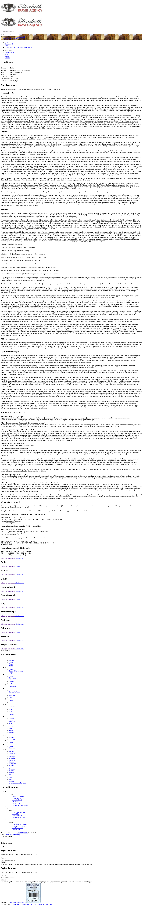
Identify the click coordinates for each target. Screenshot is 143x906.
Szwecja (11, 765)
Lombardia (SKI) (17, 828)
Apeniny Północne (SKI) (20, 824)
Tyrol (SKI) (16, 803)
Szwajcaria (12, 763)
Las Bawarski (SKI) (18, 815)
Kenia (11, 720)
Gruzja (11, 702)
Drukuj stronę (19, 558)
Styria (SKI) (16, 801)
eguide (7, 54)
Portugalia (12, 748)
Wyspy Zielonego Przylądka (17, 783)
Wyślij (3, 862)
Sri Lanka (12, 760)
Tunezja (11, 772)
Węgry (11, 779)
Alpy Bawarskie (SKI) (19, 812)
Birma (11, 669)
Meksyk (11, 734)
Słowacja (12, 756)
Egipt (10, 690)
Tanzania (11, 770)
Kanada (11, 718)
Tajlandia (12, 769)
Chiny (11, 676)
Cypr (10, 680)
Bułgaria (11, 673)
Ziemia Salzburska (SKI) (20, 805)
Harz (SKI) (15, 814)
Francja (11, 697)
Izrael (10, 711)
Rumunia (12, 753)
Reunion (11, 751)
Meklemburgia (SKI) (18, 817)
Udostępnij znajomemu (8, 558)
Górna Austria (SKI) (18, 798)
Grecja (11, 701)
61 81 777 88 (21, 37)
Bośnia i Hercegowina (16, 671)
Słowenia (12, 758)
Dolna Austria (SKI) (18, 796)
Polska (11, 746)
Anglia (11, 664)
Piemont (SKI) (16, 829)
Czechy (11, 683)
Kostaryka (12, 722)
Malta (10, 729)
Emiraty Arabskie (14, 692)
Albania (11, 660)
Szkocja (11, 762)
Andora (11, 662)
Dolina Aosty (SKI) (18, 826)
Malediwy (12, 727)
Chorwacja (12, 678)
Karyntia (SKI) (17, 800)
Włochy (11, 781)
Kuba (10, 723)
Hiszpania (12, 706)
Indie (10, 709)
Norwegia (12, 739)
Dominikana (13, 687)
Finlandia (12, 695)
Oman (11, 742)
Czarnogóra (12, 681)
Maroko (11, 730)
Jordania (11, 715)
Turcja (11, 774)
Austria (11, 666)
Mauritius (12, 732)
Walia (10, 777)
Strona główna (9, 52)
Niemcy (7, 58)
